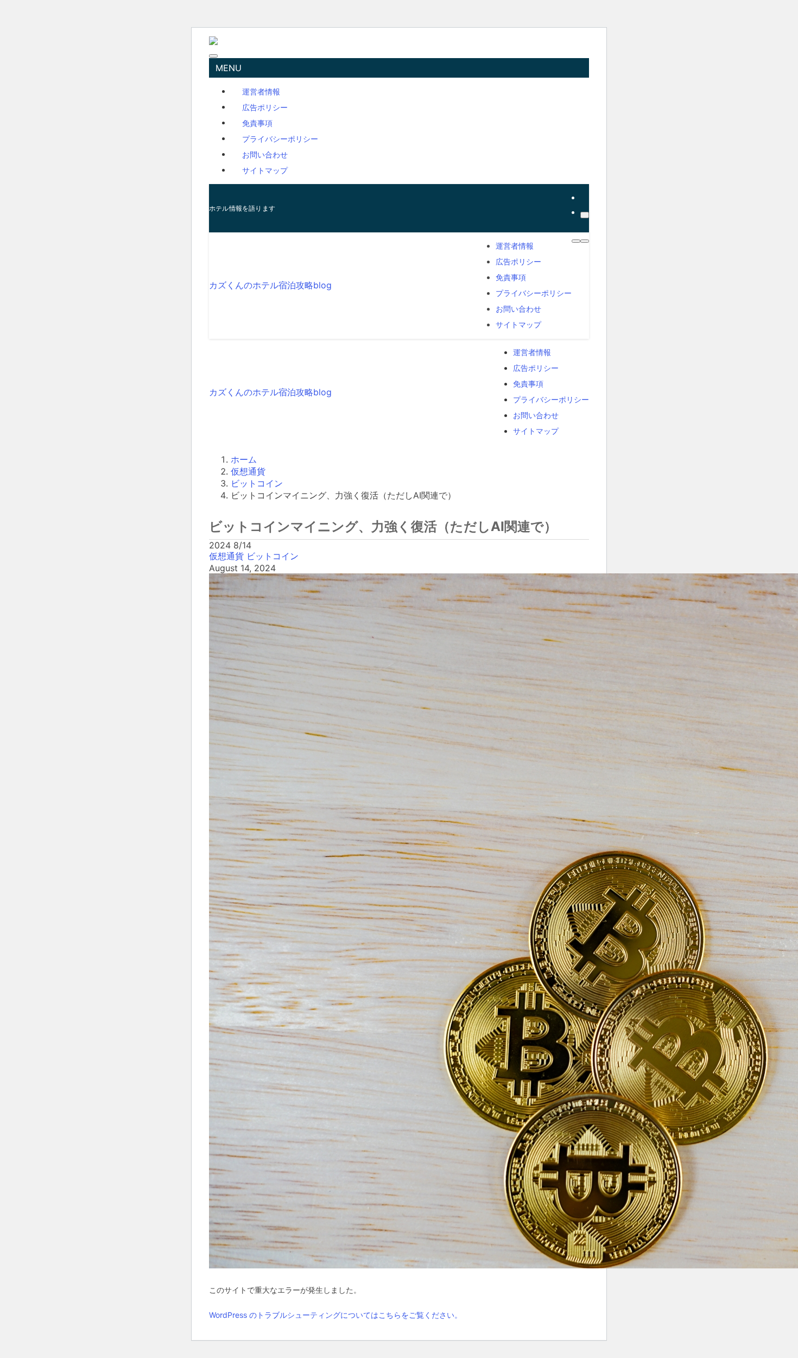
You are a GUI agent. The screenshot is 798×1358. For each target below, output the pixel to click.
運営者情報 (261, 91)
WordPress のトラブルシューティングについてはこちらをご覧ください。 (335, 1314)
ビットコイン (272, 556)
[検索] (584, 215)
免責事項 (257, 122)
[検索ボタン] (584, 241)
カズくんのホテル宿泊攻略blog (270, 285)
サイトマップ (265, 169)
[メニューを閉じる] (213, 56)
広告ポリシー (265, 106)
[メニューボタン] (576, 241)
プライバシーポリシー (280, 138)
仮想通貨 (227, 556)
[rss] (583, 197)
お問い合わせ (265, 154)
